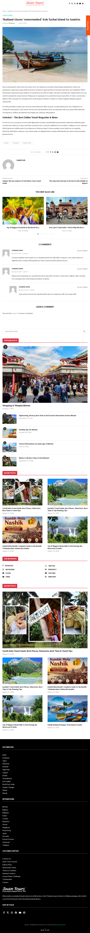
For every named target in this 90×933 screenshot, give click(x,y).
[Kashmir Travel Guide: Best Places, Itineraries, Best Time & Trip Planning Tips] (68, 492)
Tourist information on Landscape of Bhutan (36, 444)
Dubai (4, 816)
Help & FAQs (7, 865)
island (6, 143)
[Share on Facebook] (50, 152)
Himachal (5, 764)
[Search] (86, 3)
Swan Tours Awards (9, 862)
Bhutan (5, 807)
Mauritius (5, 821)
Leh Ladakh (6, 781)
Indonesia (6, 842)
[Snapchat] (82, 3)
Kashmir (5, 767)
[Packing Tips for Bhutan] (9, 433)
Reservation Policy (9, 868)
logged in (15, 313)
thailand (15, 143)
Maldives (5, 813)
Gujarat (5, 773)
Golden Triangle (8, 787)
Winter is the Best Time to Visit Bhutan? (34, 458)
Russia (4, 824)
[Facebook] (69, 3)
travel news (27, 143)
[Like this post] (48, 152)
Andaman (5, 758)
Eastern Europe (8, 839)
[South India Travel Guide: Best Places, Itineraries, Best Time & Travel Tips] (22, 492)
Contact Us (6, 859)
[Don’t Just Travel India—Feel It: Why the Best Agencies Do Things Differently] (67, 210)
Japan (4, 833)
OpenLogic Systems (60, 925)
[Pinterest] (77, 3)
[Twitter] (72, 3)
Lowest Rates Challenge (11, 876)
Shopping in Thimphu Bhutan (16, 405)
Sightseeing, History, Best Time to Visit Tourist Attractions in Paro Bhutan (47, 416)
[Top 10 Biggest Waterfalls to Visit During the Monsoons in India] (68, 530)
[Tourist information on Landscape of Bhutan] (9, 447)
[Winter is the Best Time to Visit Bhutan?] (9, 461)
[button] (6, 216)
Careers (5, 882)
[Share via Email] (57, 152)
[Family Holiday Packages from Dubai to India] (68, 708)
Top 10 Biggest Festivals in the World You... (23, 228)
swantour (12, 23)
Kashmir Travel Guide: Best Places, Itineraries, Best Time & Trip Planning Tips (68, 509)
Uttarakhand (7, 778)
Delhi (4, 755)
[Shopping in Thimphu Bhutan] (45, 374)
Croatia (5, 819)
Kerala (4, 775)
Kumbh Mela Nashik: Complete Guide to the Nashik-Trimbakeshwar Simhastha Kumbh (22, 547)
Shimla (4, 790)
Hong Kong (6, 830)
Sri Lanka (5, 836)
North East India (8, 784)
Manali (4, 793)
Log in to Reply (82, 250)
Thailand (5, 845)
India (4, 11)
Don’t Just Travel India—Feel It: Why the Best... (67, 228)
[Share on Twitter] (53, 152)
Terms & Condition (9, 870)
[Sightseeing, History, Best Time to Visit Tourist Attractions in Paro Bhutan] (9, 419)
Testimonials (7, 879)
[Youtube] (80, 3)
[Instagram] (74, 3)
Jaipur (4, 761)
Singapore (6, 827)
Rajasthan (6, 770)
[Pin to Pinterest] (55, 152)
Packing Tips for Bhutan (28, 430)
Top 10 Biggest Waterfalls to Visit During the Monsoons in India (65, 547)
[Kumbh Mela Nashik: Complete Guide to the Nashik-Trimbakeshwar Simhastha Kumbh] (22, 530)
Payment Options (8, 873)
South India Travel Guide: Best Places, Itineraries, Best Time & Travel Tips (21, 509)
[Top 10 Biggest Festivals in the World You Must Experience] (23, 210)
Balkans (5, 810)
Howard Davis (17, 250)
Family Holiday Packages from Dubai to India (65, 725)
